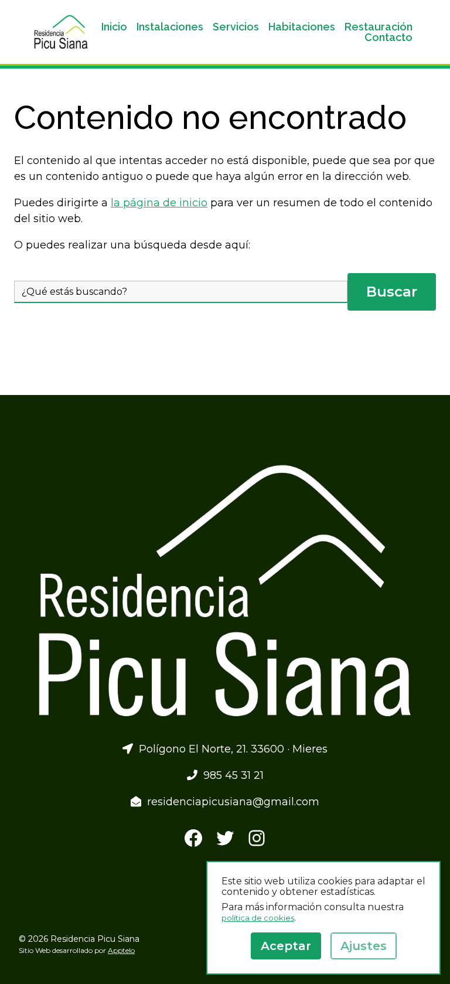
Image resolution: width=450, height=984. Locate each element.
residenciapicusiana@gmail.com (230, 801)
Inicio (114, 27)
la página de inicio (159, 202)
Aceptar (286, 946)
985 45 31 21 (230, 775)
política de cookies (257, 917)
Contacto (388, 37)
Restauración (378, 27)
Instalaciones (170, 27)
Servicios (236, 27)
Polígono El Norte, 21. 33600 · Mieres (230, 749)
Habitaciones (301, 27)
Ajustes (363, 946)
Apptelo (121, 950)
